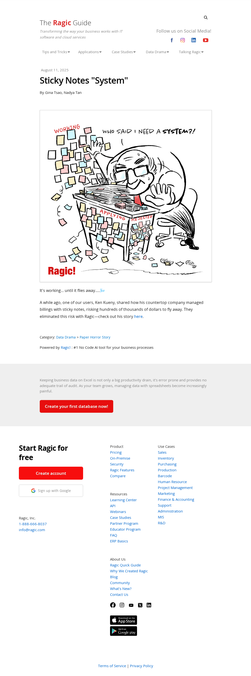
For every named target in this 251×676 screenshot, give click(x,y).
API (112, 505)
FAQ (113, 535)
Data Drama (66, 337)
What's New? (120, 588)
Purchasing (167, 464)
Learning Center (123, 499)
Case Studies (120, 517)
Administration (170, 511)
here (138, 316)
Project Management (175, 487)
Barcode (165, 475)
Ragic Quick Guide (125, 565)
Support (164, 505)
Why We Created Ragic (129, 570)
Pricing (116, 452)
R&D (161, 522)
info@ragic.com (32, 529)
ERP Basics (119, 540)
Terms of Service (112, 665)
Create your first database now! (76, 406)
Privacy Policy (141, 665)
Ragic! (66, 347)
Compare (118, 475)
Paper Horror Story (95, 337)
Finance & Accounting (176, 499)
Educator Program (125, 529)
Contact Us (119, 594)
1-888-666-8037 (33, 523)
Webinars (118, 511)
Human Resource (172, 481)
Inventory (166, 458)
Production (167, 469)
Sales (162, 452)
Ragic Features (122, 469)
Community (120, 582)
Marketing (166, 493)
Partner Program (124, 523)
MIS (161, 516)
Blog (114, 576)
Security (117, 464)
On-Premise (120, 458)
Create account (51, 473)
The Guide (65, 22)
